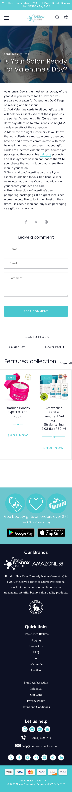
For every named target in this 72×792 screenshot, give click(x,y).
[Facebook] (19, 757)
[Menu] (6, 18)
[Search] (57, 18)
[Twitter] (11, 757)
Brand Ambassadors (36, 682)
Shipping (36, 640)
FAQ (36, 652)
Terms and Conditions (36, 707)
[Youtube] (28, 757)
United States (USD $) (30, 780)
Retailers (36, 670)
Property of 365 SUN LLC (51, 784)
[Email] (47, 729)
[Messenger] (32, 729)
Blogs (36, 658)
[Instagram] (36, 757)
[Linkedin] (61, 757)
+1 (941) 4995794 (39, 737)
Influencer (36, 688)
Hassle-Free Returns (36, 633)
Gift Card (36, 694)
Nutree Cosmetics (26, 784)
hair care (45, 154)
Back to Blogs (36, 337)
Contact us (36, 646)
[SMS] (40, 729)
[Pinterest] (44, 757)
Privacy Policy (36, 700)
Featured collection (30, 361)
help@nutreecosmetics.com (39, 746)
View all (66, 363)
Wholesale (36, 664)
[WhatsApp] (25, 729)
